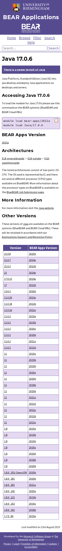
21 (5, 272)
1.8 (5, 428)
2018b (32, 385)
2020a (32, 328)
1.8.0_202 (9, 503)
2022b (32, 266)
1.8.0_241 (9, 491)
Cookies (52, 543)
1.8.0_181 (9, 510)
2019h (32, 366)
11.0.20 (8, 297)
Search (49, 38)
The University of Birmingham (38, 538)
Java (25, 224)
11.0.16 (8, 310)
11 (5, 353)
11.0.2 (7, 316)
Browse (24, 38)
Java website (46, 208)
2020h (32, 379)
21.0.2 (7, 266)
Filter (37, 38)
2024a (32, 260)
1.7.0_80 (8, 516)
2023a (32, 297)
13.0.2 (7, 291)
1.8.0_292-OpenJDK (15, 472)
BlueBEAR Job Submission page (25, 192)
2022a (5, 142)
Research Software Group (37, 536)
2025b (32, 254)
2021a (32, 341)
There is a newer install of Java (24, 69)
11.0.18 (8, 304)
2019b (32, 322)
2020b (32, 291)
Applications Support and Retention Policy (27, 237)
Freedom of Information (33, 543)
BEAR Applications (31, 17)
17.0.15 (8, 279)
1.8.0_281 (9, 478)
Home (11, 38)
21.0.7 (7, 260)
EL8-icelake (34, 158)
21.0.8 (7, 254)
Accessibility (31, 546)
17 (5, 285)
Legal (16, 543)
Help (31, 42)
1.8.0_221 (9, 497)
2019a (32, 316)
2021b (32, 347)
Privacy (7, 543)
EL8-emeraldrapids (13, 158)
